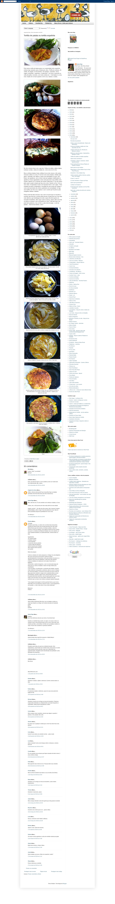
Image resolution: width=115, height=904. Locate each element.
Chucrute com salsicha (74, 269)
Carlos (29, 711)
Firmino (30, 770)
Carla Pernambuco (73, 264)
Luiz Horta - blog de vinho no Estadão (78, 313)
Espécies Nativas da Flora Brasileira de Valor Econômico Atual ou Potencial (80, 485)
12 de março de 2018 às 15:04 (35, 803)
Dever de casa (72, 286)
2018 (70, 124)
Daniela (30, 678)
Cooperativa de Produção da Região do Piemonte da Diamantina (79, 406)
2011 (70, 219)
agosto (72, 200)
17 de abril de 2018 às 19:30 (35, 829)
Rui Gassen (72, 358)
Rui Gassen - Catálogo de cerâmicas (78, 541)
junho (72, 204)
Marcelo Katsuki (73, 314)
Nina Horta (71, 329)
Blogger (65, 883)
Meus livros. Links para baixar (63, 23)
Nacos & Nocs (72, 327)
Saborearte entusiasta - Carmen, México (79, 362)
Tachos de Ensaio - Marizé (75, 373)
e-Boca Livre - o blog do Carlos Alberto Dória (80, 389)
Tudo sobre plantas (74, 382)
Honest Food (72, 297)
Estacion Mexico (73, 293)
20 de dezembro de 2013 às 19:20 (36, 654)
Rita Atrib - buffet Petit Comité (76, 539)
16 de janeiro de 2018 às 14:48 (35, 694)
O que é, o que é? (75, 178)
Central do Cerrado (74, 401)
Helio (29, 761)
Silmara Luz (72, 366)
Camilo (29, 751)
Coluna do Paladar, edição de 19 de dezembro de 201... (79, 147)
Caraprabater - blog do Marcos (76, 262)
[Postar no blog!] (27, 461)
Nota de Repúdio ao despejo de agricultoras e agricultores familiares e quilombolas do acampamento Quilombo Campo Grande (80, 461)
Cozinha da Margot (74, 277)
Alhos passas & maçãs (74, 237)
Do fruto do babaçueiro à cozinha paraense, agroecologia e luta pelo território (80, 457)
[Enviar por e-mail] (25, 461)
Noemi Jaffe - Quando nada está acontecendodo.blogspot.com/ (77, 331)
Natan (29, 779)
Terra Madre (72, 375)
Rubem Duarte (72, 357)
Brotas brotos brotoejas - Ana (76, 257)
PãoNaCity (48, 23)
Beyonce (30, 807)
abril (72, 208)
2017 (70, 126)
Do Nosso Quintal (73, 288)
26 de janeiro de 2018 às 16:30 (35, 717)
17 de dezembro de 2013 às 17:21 (36, 639)
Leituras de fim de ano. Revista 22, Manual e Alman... (79, 150)
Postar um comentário (31, 868)
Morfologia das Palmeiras (75, 502)
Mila (29, 469)
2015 (70, 131)
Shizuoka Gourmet (73, 364)
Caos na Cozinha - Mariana (76, 260)
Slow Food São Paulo (74, 369)
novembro (73, 194)
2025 (70, 112)
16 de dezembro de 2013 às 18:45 (36, 475)
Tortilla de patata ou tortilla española (79, 156)
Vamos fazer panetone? (76, 158)
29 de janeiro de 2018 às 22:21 (35, 727)
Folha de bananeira (74, 410)
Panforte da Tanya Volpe (75, 415)
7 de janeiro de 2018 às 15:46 (35, 684)
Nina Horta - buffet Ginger (75, 534)
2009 (70, 224)
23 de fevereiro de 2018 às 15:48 (36, 765)
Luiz (29, 741)
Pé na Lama (72, 349)
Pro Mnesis (72, 346)
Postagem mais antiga (56, 871)
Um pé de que (72, 434)
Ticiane (30, 790)
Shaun (29, 861)
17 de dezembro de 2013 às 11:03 (36, 630)
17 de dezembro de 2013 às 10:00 (36, 516)
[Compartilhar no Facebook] (30, 461)
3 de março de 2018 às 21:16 (35, 785)
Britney (30, 825)
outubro (73, 196)
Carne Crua (72, 266)
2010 (70, 222)
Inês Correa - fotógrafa (74, 530)
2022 (70, 116)
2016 (70, 129)
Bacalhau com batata (74, 249)
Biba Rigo (71, 251)
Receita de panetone (76, 141)
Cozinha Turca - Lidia (74, 275)
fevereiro (73, 213)
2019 (70, 122)
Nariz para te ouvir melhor (77, 167)
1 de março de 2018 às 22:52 (35, 774)
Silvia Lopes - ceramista (75, 544)
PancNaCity (39, 23)
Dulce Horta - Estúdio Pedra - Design (78, 528)
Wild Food (71, 436)
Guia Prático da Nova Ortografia (77, 490)
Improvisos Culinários (74, 299)
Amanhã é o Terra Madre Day (78, 173)
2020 (70, 120)
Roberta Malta (72, 355)
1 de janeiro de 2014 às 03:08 (35, 673)
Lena (29, 816)
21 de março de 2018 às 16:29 (35, 820)
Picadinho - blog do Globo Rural (77, 342)
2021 (70, 118)
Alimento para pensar (74, 238)
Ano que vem (74, 138)
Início (24, 23)
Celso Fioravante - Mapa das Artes (77, 527)
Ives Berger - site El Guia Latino (77, 532)
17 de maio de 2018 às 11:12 (35, 856)
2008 (70, 226)
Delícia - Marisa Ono (74, 284)
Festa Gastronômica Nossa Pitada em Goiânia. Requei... (80, 164)
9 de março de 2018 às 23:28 (35, 794)
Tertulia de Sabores (74, 377)
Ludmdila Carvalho (74, 308)
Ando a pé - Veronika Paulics (76, 242)
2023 (70, 114)
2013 (70, 135)
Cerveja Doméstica (74, 267)
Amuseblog (72, 240)
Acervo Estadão (73, 477)
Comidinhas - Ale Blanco (75, 271)
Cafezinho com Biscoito (75, 258)
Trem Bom (71, 380)
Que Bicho (71, 351)
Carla (29, 732)
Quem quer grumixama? (76, 182)
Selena (29, 834)
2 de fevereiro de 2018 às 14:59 (35, 736)
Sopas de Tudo (73, 371)
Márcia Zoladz (72, 325)
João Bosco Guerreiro (74, 302)
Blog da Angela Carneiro (75, 255)
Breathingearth (72, 428)
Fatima (29, 689)
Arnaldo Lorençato (73, 246)
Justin (29, 852)
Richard (30, 699)
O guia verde (72, 333)
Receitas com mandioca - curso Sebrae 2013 (80, 511)
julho (72, 202)
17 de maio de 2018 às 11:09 (35, 847)
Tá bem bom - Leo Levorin (75, 384)
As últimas (71, 247)
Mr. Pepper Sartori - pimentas (76, 323)
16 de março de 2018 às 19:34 (35, 812)
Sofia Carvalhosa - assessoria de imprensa (79, 546)
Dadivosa (71, 282)
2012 (70, 217)
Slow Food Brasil (73, 368)
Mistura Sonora (73, 321)
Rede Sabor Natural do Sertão (76, 417)
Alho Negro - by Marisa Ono (76, 398)
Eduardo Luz (72, 291)
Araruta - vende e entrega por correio (78, 400)
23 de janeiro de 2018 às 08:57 (35, 706)
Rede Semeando (73, 353)
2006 (70, 230)
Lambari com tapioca (76, 184)
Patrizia (30, 521)
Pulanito (71, 348)
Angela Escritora (32, 490)
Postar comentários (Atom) (34, 874)
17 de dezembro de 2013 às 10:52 (36, 609)
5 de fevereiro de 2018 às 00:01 (35, 746)
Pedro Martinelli (73, 340)
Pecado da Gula (73, 338)
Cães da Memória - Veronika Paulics (78, 280)
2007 (70, 228)
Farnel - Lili (72, 295)
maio (72, 206)
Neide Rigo (30, 500)
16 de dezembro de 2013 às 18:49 (36, 485)
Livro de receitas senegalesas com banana (79, 497)
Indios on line (72, 300)
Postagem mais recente (30, 871)
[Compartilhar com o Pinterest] (32, 461)
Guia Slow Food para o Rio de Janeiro (78, 492)
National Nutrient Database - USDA (77, 504)
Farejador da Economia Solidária (77, 408)
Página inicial (43, 871)
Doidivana (71, 289)
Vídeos (31, 23)
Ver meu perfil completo (73, 77)
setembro (73, 198)
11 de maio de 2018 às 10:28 (35, 838)
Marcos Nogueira (73, 316)
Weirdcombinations (74, 388)
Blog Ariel (71, 253)
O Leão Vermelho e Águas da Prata (79, 180)
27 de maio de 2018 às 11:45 (35, 865)
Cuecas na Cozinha (74, 278)
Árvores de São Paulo (74, 391)
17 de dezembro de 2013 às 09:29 (36, 495)
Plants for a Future (73, 432)
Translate (52, 28)
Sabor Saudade (73, 360)
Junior (29, 799)
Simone (30, 721)
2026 (70, 110)
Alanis (29, 843)
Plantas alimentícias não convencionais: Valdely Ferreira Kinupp (79, 507)
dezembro (73, 137)
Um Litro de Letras (73, 386)
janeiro (72, 215)
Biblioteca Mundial (73, 479)
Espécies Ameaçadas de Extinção (77, 430)
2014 (70, 133)
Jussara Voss (72, 304)
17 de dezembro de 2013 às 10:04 (36, 594)
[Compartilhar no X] (29, 461)
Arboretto (71, 244)
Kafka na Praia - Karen (74, 306)
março (72, 211)
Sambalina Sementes (74, 419)
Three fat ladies (73, 378)
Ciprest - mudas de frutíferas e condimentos (79, 403)
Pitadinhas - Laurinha (74, 344)
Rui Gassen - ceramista (75, 542)
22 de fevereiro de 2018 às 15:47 (36, 757)
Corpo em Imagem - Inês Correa (77, 273)
